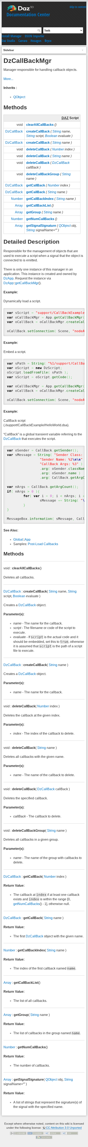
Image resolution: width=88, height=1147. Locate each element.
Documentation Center (28, 14)
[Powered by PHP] (35, 1133)
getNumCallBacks (40, 219)
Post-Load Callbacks (43, 544)
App (27, 539)
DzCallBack (14, 131)
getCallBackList (38, 205)
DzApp (8, 278)
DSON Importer (34, 36)
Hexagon (35, 40)
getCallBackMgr (26, 283)
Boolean (51, 136)
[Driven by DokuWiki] (44, 1137)
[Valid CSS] (70, 1133)
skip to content (78, 7)
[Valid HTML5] (52, 1133)
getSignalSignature (41, 225)
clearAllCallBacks (40, 124)
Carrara (22, 40)
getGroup (33, 212)
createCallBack (38, 131)
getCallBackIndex (40, 198)
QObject (19, 97)
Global (18, 539)
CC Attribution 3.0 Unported (64, 1127)
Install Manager (11, 36)
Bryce (48, 40)
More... (8, 79)
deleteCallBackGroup (42, 174)
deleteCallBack (38, 149)
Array (19, 205)
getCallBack (35, 185)
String (56, 131)
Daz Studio (8, 40)
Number (58, 149)
